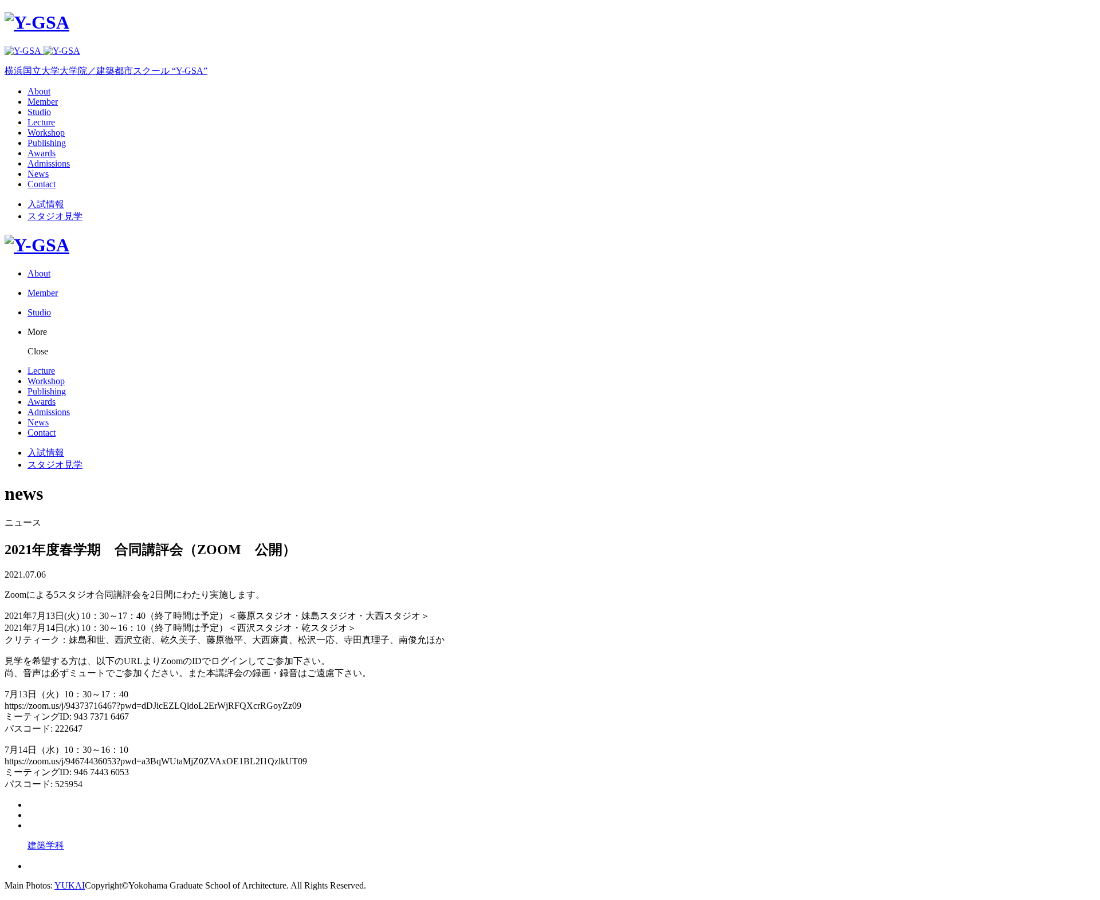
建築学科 (46, 845)
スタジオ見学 (55, 216)
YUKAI (69, 885)
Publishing (47, 143)
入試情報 (46, 204)
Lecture (41, 122)
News (38, 174)
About (39, 91)
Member (43, 101)
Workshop (46, 132)
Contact (42, 184)
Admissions (49, 163)
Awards (42, 153)
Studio (39, 112)
